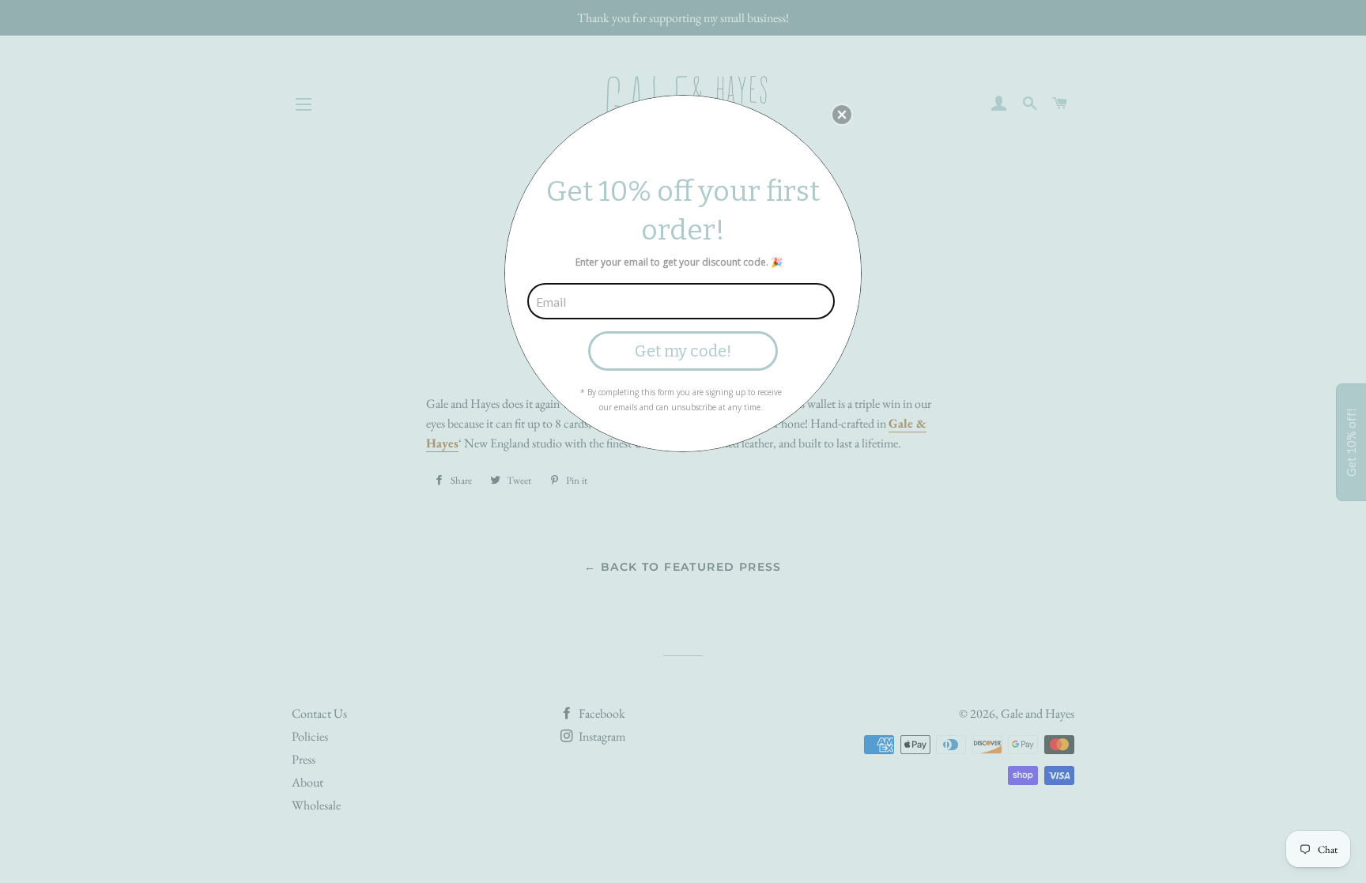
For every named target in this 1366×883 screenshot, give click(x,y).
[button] (841, 114)
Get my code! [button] (683, 351)
